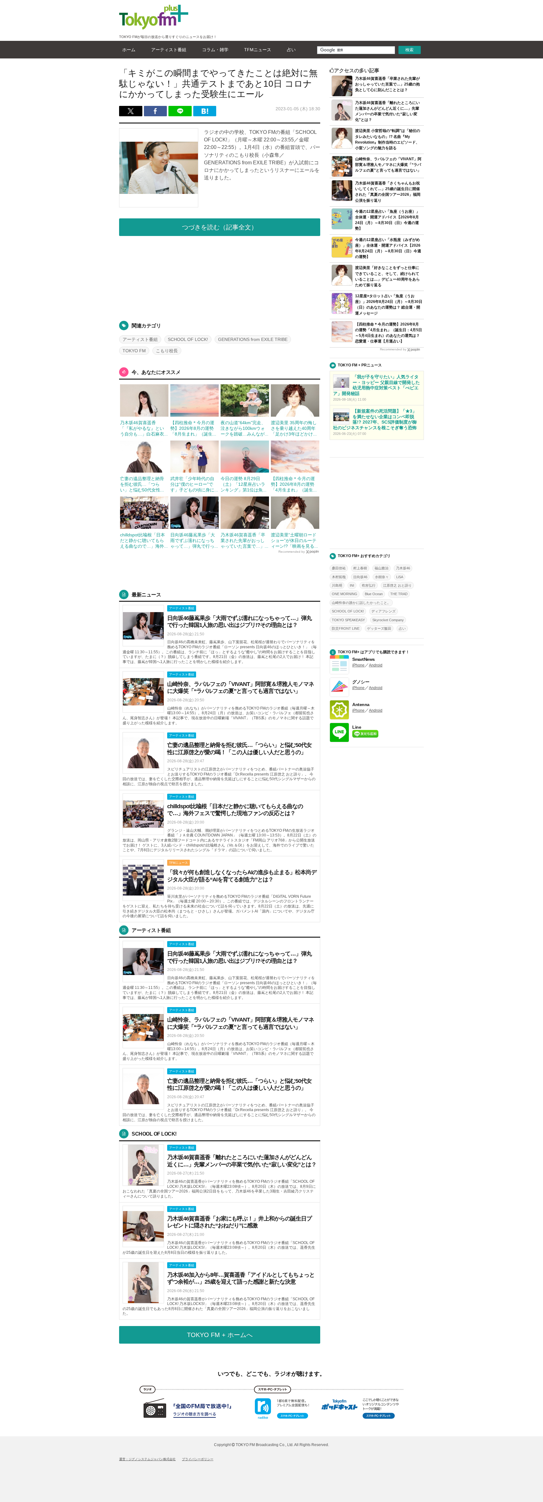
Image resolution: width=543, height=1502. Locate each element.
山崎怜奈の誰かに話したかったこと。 (361, 603)
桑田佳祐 (339, 568)
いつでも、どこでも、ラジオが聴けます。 (271, 1374)
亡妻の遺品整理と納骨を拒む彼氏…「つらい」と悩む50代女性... (142, 484)
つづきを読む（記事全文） (219, 227)
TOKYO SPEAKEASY (348, 620)
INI (352, 585)
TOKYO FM (134, 350)
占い (291, 49)
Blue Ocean (374, 594)
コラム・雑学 (215, 49)
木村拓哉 (339, 577)
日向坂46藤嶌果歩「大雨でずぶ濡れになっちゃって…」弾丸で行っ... (194, 540)
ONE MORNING (344, 594)
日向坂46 (360, 577)
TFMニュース (257, 49)
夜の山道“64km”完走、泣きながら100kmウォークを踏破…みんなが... (244, 428)
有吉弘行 (369, 585)
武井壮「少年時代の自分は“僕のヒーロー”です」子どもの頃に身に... (194, 484)
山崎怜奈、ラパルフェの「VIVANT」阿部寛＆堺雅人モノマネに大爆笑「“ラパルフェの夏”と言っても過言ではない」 (388, 165)
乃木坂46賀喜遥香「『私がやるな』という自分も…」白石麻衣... (144, 428)
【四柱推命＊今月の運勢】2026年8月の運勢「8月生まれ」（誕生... (193, 428)
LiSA (399, 577)
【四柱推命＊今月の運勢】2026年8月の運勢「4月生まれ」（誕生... (294, 484)
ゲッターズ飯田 (379, 628)
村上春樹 (360, 568)
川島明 (337, 585)
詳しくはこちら (219, 635)
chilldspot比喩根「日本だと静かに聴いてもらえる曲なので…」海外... (144, 540)
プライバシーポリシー (197, 1459)
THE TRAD (399, 594)
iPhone (358, 665)
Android (375, 665)
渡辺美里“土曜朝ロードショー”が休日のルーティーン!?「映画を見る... (294, 540)
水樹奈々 (382, 577)
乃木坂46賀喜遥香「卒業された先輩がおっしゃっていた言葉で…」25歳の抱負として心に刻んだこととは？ (387, 84)
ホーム (128, 49)
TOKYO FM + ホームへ (220, 1334)
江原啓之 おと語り (397, 585)
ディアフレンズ (383, 611)
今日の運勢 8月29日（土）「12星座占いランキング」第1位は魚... (243, 484)
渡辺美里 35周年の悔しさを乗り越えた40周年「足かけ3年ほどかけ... (294, 428)
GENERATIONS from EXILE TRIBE (253, 339)
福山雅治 (381, 568)
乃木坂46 (403, 568)
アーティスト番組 (168, 49)
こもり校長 (167, 350)
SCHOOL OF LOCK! (188, 339)
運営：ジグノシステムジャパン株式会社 (147, 1459)
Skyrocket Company (388, 620)
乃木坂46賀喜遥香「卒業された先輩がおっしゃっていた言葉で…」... (244, 540)
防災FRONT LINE (345, 628)
